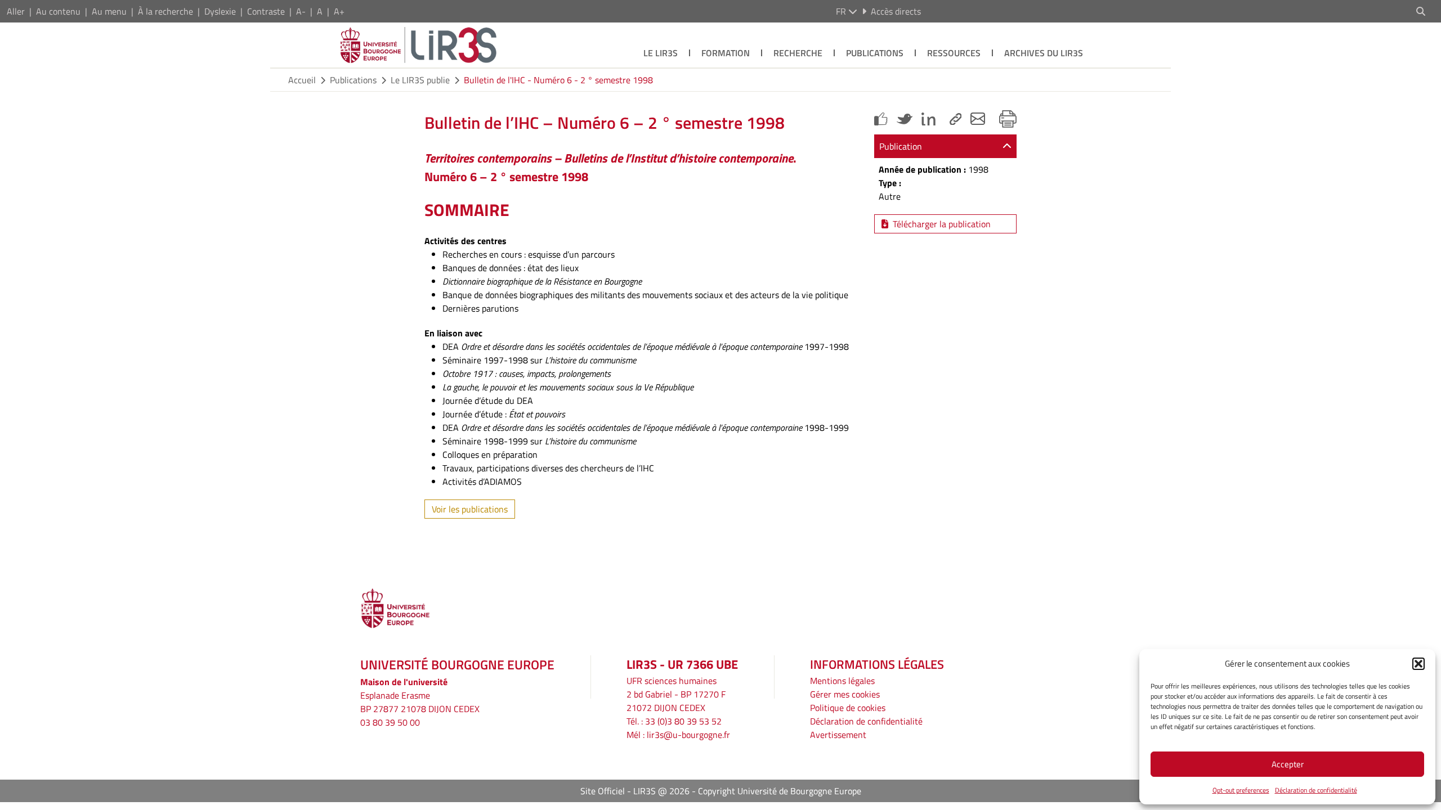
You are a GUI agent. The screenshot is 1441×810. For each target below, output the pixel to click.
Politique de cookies (847, 707)
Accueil (302, 80)
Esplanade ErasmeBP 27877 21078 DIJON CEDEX (420, 702)
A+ (339, 11)
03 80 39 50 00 (390, 722)
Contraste (266, 11)
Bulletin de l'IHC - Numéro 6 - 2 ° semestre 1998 (558, 80)
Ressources (954, 53)
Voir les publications (470, 509)
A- (301, 11)
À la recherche (165, 11)
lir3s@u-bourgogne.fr (688, 734)
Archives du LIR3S (1043, 53)
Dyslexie (220, 11)
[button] (1418, 663)
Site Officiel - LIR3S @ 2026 (635, 791)
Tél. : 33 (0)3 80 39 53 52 (674, 721)
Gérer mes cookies (845, 694)
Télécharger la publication (942, 224)
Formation (725, 53)
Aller (16, 11)
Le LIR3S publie (420, 80)
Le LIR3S (660, 53)
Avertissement (838, 734)
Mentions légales (842, 680)
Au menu (109, 11)
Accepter (1288, 764)
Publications (874, 53)
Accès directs (896, 11)
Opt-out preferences (1240, 790)
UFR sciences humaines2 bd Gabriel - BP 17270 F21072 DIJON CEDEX (676, 694)
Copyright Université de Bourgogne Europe (779, 791)
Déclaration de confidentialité (1316, 790)
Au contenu (58, 11)
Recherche (797, 53)
